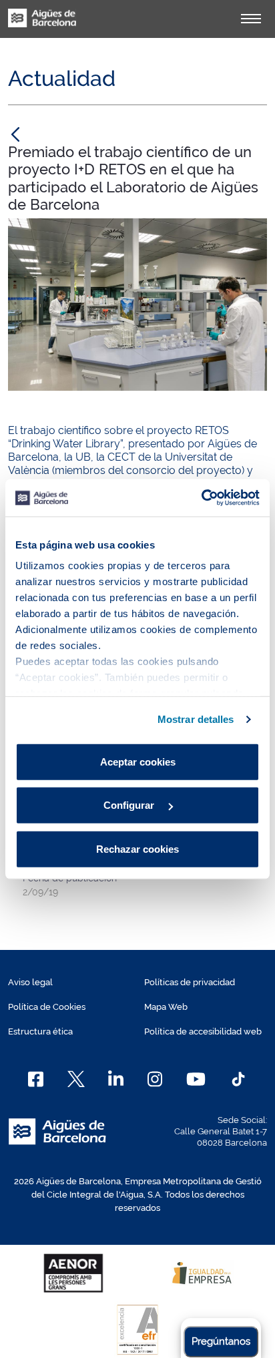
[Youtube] (196, 1079)
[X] (76, 1079)
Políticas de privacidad (189, 982)
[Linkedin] (115, 1079)
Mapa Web (166, 1007)
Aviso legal (30, 982)
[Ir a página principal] (42, 25)
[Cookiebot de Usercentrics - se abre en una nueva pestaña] (201, 498)
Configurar (130, 805)
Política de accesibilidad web (203, 1031)
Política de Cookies (46, 1007)
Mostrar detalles (196, 719)
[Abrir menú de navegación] (251, 19)
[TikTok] (238, 1079)
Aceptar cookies (138, 761)
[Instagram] (155, 1079)
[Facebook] (35, 1079)
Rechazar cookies (137, 848)
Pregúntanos (221, 1341)
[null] (15, 133)
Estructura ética (40, 1031)
